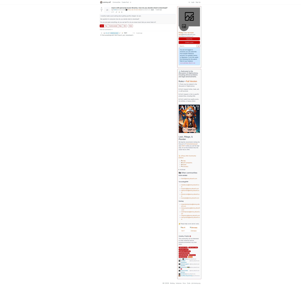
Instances (178, 283)
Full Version (191, 81)
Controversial (113, 26)
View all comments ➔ (106, 29)
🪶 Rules (183, 164)
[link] (116, 12)
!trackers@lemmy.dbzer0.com (190, 188)
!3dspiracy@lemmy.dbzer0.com (190, 215)
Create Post (125, 2)
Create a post (189, 42)
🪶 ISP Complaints (186, 162)
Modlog (190, 257)
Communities (116, 2)
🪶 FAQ (183, 161)
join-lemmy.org (195, 283)
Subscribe (189, 39)
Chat (130, 26)
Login (192, 2)
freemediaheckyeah (192, 144)
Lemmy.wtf (107, 2)
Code (188, 283)
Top (106, 26)
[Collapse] (101, 33)
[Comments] (107, 10)
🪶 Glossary (184, 166)
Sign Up (198, 2)
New (120, 26)
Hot (102, 26)
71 (113, 12)
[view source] (122, 12)
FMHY (183, 146)
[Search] (189, 2)
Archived (182, 169)
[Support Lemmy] (130, 2)
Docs (184, 283)
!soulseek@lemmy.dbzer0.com (190, 198)
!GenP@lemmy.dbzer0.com (189, 178)
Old (125, 26)
